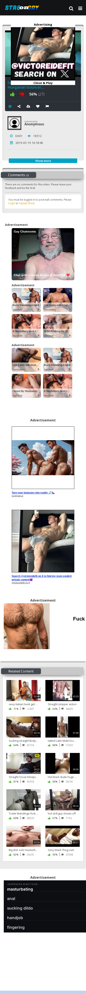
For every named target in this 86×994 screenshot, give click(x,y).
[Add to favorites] (38, 106)
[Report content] (47, 106)
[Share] (19, 106)
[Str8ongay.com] (23, 7)
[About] (10, 106)
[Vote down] (22, 94)
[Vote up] (12, 94)
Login (11, 203)
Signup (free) (26, 203)
